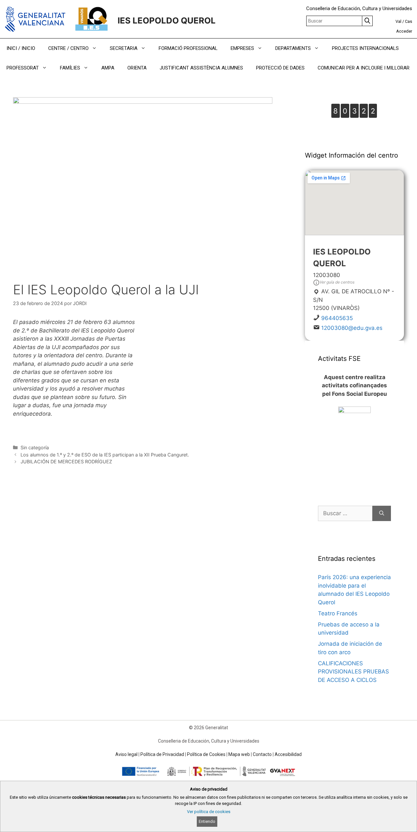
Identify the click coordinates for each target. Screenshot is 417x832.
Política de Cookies (206, 754)
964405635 (337, 318)
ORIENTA (137, 68)
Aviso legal (126, 754)
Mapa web (239, 754)
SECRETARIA (123, 48)
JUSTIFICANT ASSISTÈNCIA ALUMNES (201, 68)
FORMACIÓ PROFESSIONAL (188, 48)
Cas (408, 21)
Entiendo (207, 821)
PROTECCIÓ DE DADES (280, 68)
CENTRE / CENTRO (68, 48)
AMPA (107, 68)
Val (398, 21)
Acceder (404, 31)
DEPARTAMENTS (293, 48)
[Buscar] (381, 513)
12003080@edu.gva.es (351, 328)
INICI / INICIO (21, 48)
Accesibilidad (288, 754)
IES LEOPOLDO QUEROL (167, 20)
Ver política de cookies (208, 811)
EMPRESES (242, 48)
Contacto (262, 754)
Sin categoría (35, 447)
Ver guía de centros (337, 282)
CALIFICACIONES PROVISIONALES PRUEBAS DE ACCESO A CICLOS (353, 671)
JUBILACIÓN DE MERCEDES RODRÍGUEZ (66, 461)
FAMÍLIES (70, 68)
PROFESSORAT (23, 68)
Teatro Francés (337, 613)
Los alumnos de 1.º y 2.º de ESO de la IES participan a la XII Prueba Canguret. (105, 454)
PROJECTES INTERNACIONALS (365, 48)
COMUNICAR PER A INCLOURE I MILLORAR (364, 68)
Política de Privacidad (162, 754)
